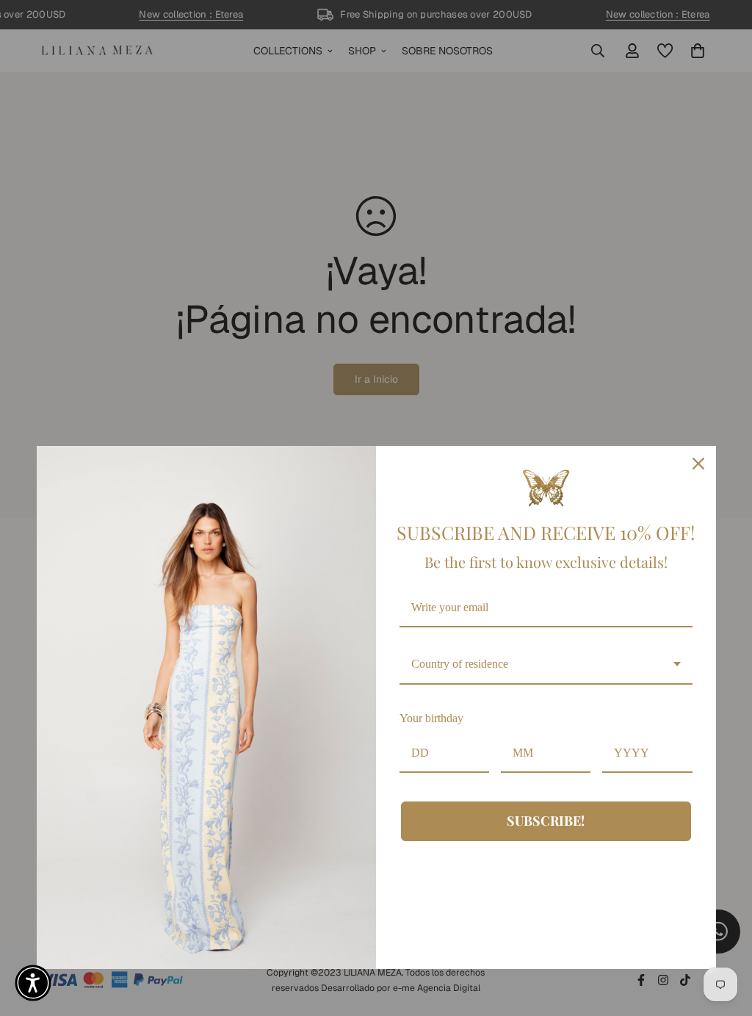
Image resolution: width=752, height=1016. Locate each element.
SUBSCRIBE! (546, 820)
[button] (33, 983)
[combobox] (546, 664)
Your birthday (431, 718)
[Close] (698, 463)
